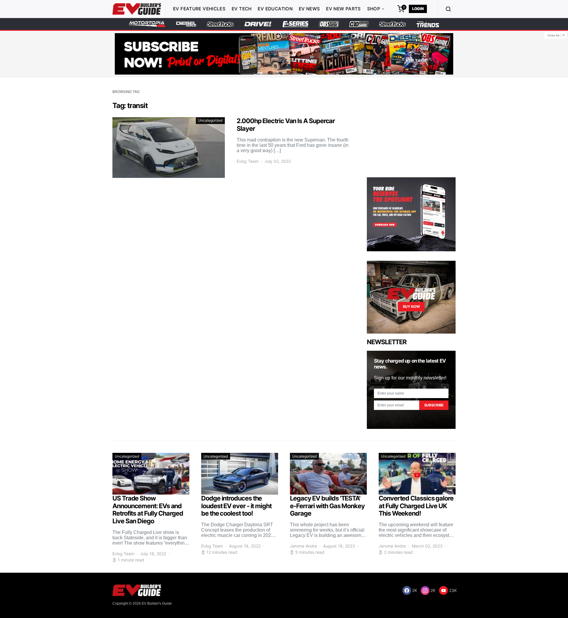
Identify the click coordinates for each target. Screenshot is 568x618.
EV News (309, 9)
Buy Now (411, 306)
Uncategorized (210, 120)
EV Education (275, 9)
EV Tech (242, 9)
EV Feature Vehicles (199, 9)
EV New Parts (343, 9)
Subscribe (433, 405)
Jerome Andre (303, 545)
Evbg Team (248, 161)
